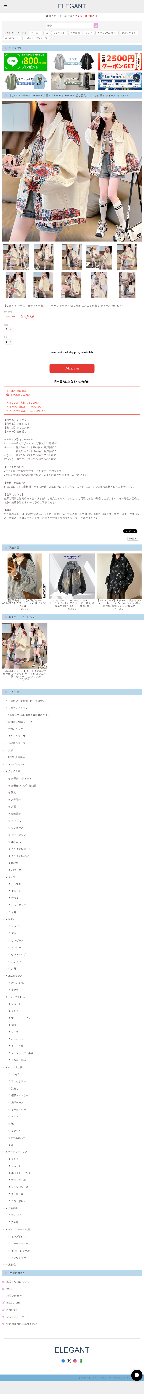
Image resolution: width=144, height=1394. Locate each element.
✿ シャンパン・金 (18, 1186)
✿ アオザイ (14, 1215)
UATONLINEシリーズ (36, 38)
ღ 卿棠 (12, 792)
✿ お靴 (12, 912)
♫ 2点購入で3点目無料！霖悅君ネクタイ (28, 714)
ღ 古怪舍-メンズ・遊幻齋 (22, 785)
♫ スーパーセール (15, 764)
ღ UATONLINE (16, 982)
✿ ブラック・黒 (17, 1180)
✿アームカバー (16, 1137)
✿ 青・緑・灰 (15, 1194)
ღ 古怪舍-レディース (20, 778)
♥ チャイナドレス (15, 996)
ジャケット (59, 32)
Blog (9, 1288)
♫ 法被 (9, 750)
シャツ (88, 32)
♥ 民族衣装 (12, 1208)
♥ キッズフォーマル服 (18, 1229)
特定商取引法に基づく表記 (21, 1323)
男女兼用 (75, 32)
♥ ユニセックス (14, 975)
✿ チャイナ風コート (19, 848)
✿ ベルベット (15, 1039)
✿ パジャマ (14, 869)
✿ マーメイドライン (19, 1017)
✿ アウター (14, 898)
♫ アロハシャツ (14, 729)
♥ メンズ (10, 877)
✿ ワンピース (15, 827)
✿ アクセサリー (17, 1081)
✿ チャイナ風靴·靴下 (19, 855)
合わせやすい (12, 38)
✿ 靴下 (12, 1123)
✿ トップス (14, 820)
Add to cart (72, 368)
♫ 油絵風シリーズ (15, 743)
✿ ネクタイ (14, 1130)
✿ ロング (13, 1010)
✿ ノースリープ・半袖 (20, 1053)
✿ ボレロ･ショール (19, 1250)
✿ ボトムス (14, 841)
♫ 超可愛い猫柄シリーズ (19, 721)
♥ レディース (13, 919)
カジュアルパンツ (107, 32)
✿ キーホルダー (17, 1109)
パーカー (35, 32)
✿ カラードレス (17, 1201)
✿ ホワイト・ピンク (19, 1172)
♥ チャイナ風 (13, 771)
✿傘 (10, 1144)
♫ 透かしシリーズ (15, 735)
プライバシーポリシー (19, 1316)
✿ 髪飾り (13, 1088)
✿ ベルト (13, 1116)
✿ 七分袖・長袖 (17, 1060)
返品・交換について (17, 1281)
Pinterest (11, 1309)
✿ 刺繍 (12, 1024)
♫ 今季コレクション (17, 707)
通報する (133, 538)
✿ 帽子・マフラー (18, 1095)
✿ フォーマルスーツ (19, 1243)
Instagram (13, 1302)
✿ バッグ (13, 1074)
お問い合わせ (14, 1295)
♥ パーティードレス (16, 1151)
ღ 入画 (12, 806)
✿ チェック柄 (15, 1046)
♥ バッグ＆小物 (14, 1067)
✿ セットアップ (17, 834)
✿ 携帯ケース (15, 1102)
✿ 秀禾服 (13, 1222)
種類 (6, 325)
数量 (6, 337)
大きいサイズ (129, 32)
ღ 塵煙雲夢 (14, 813)
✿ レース (13, 1032)
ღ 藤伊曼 (13, 989)
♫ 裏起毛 (11, 1264)
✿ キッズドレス (17, 1236)
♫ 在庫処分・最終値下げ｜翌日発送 (25, 700)
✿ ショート (14, 1003)
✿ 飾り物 (13, 862)
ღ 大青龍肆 (14, 799)
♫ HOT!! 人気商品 (15, 757)
